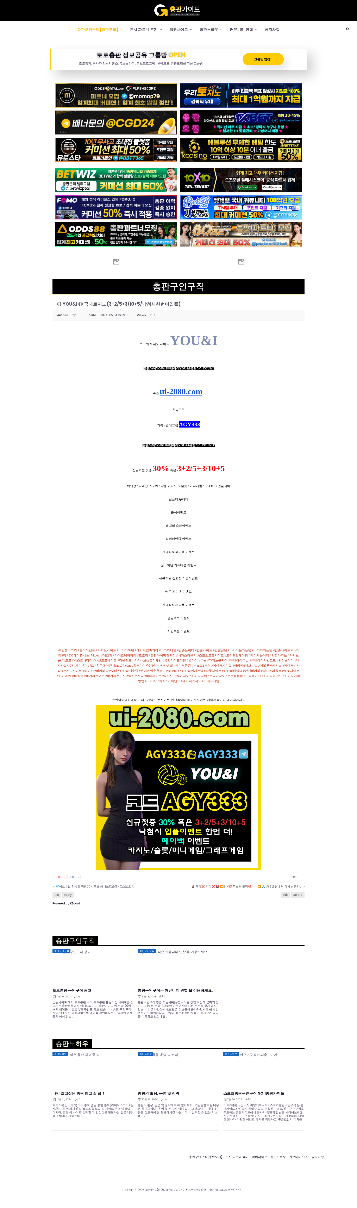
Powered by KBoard (66, 903)
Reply (68, 895)
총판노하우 (209, 29)
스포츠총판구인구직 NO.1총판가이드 (253, 1093)
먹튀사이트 (178, 29)
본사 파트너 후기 (144, 29)
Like (61, 877)
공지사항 (272, 29)
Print (295, 877)
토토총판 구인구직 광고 (71, 990)
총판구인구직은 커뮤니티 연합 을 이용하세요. (175, 990)
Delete (297, 895)
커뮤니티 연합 (241, 29)
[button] (120, 29)
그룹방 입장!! (263, 59)
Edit (285, 895)
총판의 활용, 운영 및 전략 (158, 1093)
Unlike (74, 877)
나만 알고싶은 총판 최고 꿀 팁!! (78, 1093)
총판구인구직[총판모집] (97, 29)
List (57, 895)
